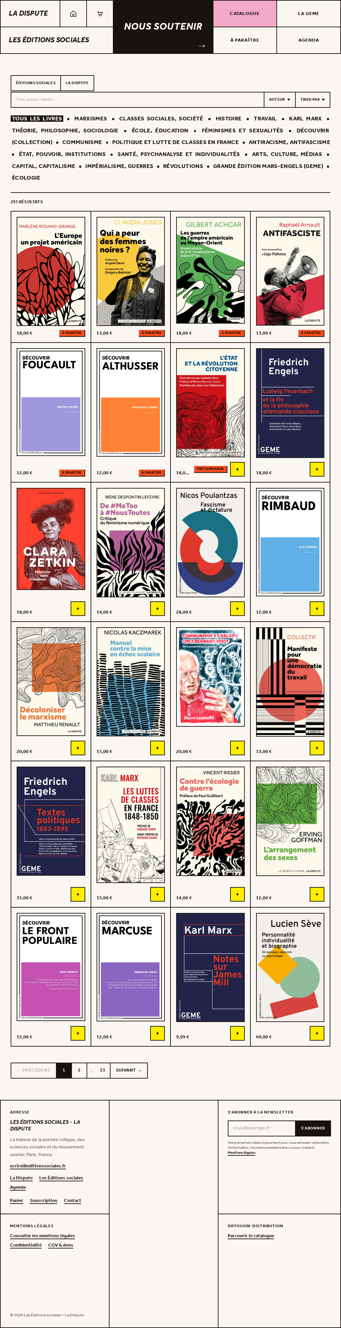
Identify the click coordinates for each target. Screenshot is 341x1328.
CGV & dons (60, 1245)
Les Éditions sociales (49, 40)
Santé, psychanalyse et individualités (179, 154)
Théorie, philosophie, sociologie (65, 130)
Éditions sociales (36, 83)
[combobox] (137, 99)
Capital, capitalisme (43, 166)
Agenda (308, 40)
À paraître (244, 40)
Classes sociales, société (161, 118)
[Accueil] (73, 14)
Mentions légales (241, 1152)
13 (102, 1070)
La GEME (309, 13)
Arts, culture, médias (287, 154)
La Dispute (28, 14)
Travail (265, 118)
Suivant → (129, 1070)
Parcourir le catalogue (251, 1236)
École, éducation (160, 130)
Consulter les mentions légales (42, 1236)
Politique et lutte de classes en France (175, 142)
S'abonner (313, 1128)
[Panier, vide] (100, 14)
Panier (16, 1201)
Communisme (82, 142)
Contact (72, 1201)
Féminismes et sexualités (242, 130)
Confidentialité (26, 1245)
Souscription (43, 1201)
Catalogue (245, 13)
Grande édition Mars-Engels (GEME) (268, 166)
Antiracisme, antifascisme (289, 142)
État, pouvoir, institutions (62, 154)
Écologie (26, 178)
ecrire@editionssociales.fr (38, 1166)
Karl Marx (305, 118)
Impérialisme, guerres (119, 166)
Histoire (229, 118)
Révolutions (183, 166)
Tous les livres (37, 118)
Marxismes (90, 118)
